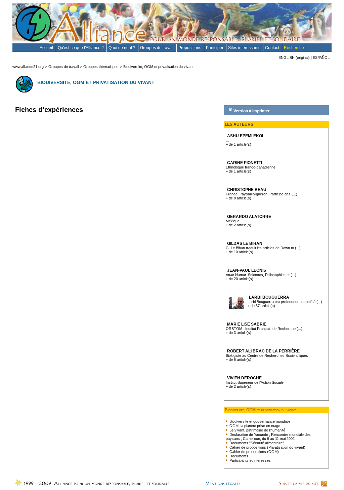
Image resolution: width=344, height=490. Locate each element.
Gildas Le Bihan (244, 243)
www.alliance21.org (28, 67)
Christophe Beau (246, 189)
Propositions (190, 47)
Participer (215, 47)
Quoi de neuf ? (122, 47)
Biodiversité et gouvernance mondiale (259, 421)
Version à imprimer (251, 111)
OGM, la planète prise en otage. (254, 426)
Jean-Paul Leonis (246, 270)
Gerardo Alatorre (249, 216)
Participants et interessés (249, 460)
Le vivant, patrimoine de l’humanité (256, 430)
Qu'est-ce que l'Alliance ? (81, 47)
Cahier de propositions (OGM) (253, 452)
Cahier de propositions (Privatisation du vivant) (266, 447)
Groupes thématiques (101, 67)
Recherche (294, 47)
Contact (272, 47)
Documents (238, 456)
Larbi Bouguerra (269, 297)
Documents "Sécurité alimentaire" (256, 443)
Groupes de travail (157, 47)
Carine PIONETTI (244, 162)
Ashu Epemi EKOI (245, 136)
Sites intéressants (244, 47)
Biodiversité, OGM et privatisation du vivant (158, 67)
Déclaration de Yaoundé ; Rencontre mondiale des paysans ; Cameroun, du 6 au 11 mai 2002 (268, 436)
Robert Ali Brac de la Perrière (263, 351)
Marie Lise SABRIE (246, 324)
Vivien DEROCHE (244, 378)
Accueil (47, 47)
